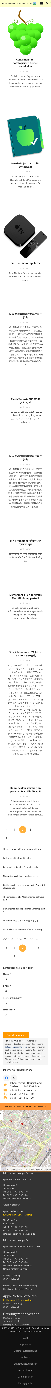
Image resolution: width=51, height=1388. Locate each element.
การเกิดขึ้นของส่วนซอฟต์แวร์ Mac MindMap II (23, 929)
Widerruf (25, 1357)
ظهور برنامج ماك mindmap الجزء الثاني (25, 400)
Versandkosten (25, 1370)
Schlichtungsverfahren (25, 1363)
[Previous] (6, 829)
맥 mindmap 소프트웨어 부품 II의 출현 (20, 920)
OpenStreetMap (15, 1169)
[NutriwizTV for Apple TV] (25, 236)
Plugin (33, 1169)
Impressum (25, 1344)
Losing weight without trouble (17, 858)
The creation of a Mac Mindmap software (22, 849)
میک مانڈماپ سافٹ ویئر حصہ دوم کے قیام (21, 938)
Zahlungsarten (25, 1376)
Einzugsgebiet (25, 1383)
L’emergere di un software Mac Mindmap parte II (25, 596)
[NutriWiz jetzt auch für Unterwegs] (25, 136)
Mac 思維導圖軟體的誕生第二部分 (25, 457)
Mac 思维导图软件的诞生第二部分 (25, 315)
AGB (25, 1337)
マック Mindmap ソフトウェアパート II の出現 (25, 653)
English (21, 1289)
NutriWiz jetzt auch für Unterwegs (25, 165)
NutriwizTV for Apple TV (25, 263)
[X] (13, 1077)
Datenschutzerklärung (16, 1047)
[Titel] (34, 3)
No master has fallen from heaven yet (20, 876)
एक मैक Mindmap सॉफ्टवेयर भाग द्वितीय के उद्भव (25, 542)
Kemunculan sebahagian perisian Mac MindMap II (25, 789)
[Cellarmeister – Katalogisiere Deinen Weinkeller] (25, 32)
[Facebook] (6, 1077)
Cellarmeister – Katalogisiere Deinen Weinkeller (25, 63)
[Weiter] (14, 837)
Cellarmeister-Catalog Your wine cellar (21, 867)
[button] (42, 3)
